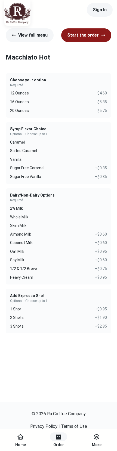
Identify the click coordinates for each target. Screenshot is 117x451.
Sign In (100, 9)
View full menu (33, 35)
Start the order (83, 35)
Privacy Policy (43, 426)
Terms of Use (74, 426)
